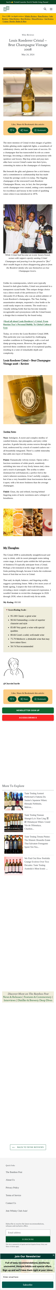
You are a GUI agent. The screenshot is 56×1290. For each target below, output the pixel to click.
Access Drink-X (28, 718)
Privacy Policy (12, 1187)
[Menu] (51, 9)
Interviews (10, 1000)
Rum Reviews (43, 16)
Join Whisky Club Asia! (16, 1211)
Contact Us (11, 1203)
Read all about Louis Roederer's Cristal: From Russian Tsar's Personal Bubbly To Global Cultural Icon (27, 324)
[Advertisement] (28, 752)
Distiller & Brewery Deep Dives (35, 1000)
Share (25, 130)
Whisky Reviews (31, 16)
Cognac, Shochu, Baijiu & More (14, 21)
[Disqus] (28, 1041)
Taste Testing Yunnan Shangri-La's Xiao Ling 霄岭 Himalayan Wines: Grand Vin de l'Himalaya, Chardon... (37, 822)
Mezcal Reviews (37, 19)
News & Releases (12, 997)
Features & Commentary (38, 997)
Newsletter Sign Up (28, 710)
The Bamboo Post (14, 1172)
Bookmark (41, 130)
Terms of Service (13, 1195)
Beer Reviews (26, 19)
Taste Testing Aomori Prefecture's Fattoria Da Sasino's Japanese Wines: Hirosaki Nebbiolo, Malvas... (35, 800)
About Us (10, 1180)
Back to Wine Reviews (30, 1147)
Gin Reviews (49, 19)
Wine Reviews (14, 19)
